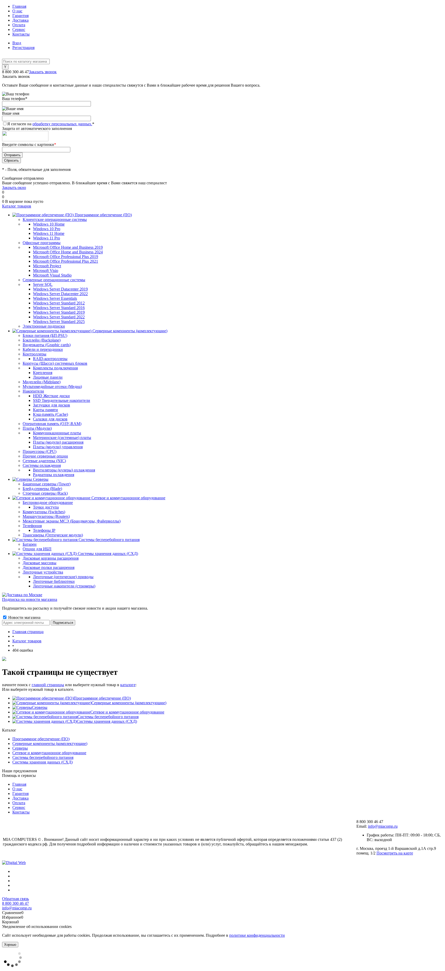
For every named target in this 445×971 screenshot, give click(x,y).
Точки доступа (46, 507)
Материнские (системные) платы (62, 437)
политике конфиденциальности (257, 935)
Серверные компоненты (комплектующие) (128, 703)
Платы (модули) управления (58, 447)
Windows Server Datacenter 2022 (60, 294)
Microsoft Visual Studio (52, 275)
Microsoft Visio (45, 270)
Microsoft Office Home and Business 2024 (68, 252)
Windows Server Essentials (55, 298)
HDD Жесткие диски (51, 396)
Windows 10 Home (49, 224)
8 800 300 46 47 (15, 903)
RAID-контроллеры (50, 358)
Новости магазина (23, 617)
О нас (17, 11)
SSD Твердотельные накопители (61, 400)
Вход (16, 43)
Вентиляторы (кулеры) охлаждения (64, 470)
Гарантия (20, 15)
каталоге (127, 685)
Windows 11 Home (48, 233)
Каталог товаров (16, 206)
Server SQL (43, 284)
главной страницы (48, 685)
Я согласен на (50, 124)
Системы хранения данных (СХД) (107, 721)
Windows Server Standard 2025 (59, 321)
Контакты (21, 34)
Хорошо (10, 945)
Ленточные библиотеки (54, 581)
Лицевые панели (48, 377)
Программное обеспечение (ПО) (102, 698)
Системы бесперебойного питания (108, 717)
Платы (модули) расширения (58, 442)
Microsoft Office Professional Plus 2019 (65, 256)
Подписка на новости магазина (29, 599)
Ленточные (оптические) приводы (63, 577)
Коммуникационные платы (57, 433)
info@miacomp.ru (383, 826)
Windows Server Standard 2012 (59, 303)
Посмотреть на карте (394, 853)
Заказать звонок (43, 72)
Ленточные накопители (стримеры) (64, 586)
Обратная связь (15, 899)
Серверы (39, 707)
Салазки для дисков (50, 419)
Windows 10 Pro (46, 229)
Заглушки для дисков (51, 405)
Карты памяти (45, 410)
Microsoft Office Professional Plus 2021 (65, 261)
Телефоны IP (44, 530)
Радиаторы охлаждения (53, 474)
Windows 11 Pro (46, 238)
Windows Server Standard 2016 (59, 307)
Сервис (18, 29)
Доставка (20, 20)
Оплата (18, 25)
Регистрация (23, 47)
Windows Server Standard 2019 (59, 312)
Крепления (42, 372)
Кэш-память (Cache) (50, 414)
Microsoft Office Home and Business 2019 (68, 247)
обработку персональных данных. (62, 124)
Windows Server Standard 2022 (59, 317)
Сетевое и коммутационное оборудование (127, 712)
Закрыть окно (14, 187)
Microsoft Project (47, 266)
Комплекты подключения (55, 368)
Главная (19, 6)
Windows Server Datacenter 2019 (60, 289)
